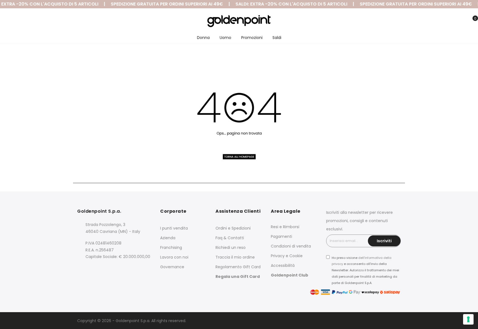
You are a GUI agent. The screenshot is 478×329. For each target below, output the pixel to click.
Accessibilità (283, 265)
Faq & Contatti (229, 238)
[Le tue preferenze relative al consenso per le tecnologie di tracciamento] (468, 319)
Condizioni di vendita (291, 246)
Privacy (278, 256)
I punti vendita (174, 228)
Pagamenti (281, 236)
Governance (172, 267)
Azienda (167, 238)
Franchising (171, 247)
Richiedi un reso (230, 247)
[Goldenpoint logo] (239, 21)
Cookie (296, 256)
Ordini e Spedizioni (233, 228)
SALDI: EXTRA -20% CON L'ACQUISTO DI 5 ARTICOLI (288, 4)
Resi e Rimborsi (285, 227)
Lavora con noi (174, 257)
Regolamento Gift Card (238, 267)
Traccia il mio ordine (235, 257)
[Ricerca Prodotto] (445, 21)
